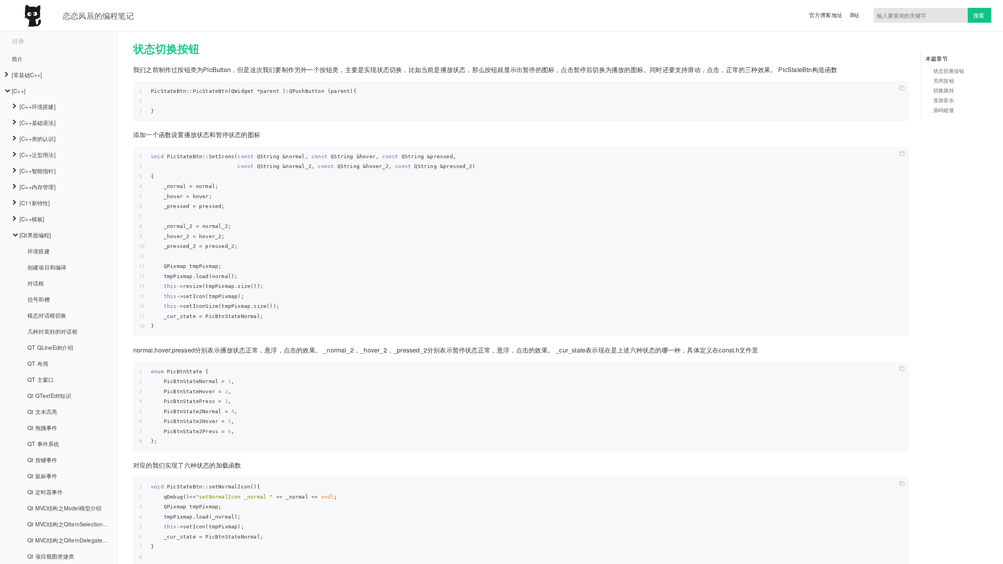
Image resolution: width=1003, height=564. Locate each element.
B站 (854, 15)
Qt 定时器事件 (45, 492)
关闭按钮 (943, 80)
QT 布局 (37, 363)
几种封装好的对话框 (52, 331)
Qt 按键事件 (42, 460)
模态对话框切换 (46, 315)
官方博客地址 (825, 15)
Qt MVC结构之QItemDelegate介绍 (70, 540)
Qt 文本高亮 (42, 412)
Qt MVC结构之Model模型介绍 (64, 508)
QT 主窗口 (40, 379)
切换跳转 (943, 90)
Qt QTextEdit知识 (49, 396)
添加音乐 (943, 100)
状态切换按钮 (948, 70)
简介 (17, 59)
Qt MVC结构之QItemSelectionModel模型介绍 (72, 524)
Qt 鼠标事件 (42, 476)
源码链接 (943, 110)
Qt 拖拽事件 (42, 428)
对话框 (35, 283)
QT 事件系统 (43, 444)
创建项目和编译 (46, 267)
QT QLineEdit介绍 (50, 347)
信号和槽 (38, 299)
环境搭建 (38, 251)
